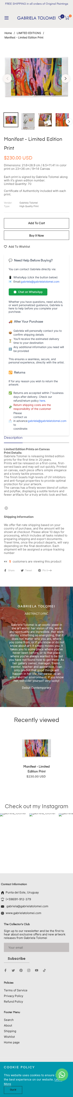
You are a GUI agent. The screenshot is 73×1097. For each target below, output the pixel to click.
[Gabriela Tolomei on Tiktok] (45, 970)
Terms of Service (15, 990)
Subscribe (17, 958)
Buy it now (36, 235)
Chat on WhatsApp (30, 291)
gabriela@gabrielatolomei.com (40, 281)
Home (8, 33)
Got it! (13, 1090)
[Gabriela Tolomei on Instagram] (28, 970)
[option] (36, 76)
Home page (12, 1042)
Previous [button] (7, 78)
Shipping (10, 1031)
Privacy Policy (13, 996)
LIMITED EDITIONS (29, 33)
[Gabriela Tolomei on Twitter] (13, 970)
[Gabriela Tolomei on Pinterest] (21, 970)
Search (9, 1020)
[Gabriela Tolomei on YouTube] (36, 970)
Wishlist (9, 1037)
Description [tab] (13, 438)
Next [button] (65, 78)
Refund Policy (13, 1001)
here (42, 400)
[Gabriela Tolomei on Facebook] (5, 970)
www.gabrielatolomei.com (23, 913)
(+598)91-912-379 (18, 899)
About (8, 1025)
